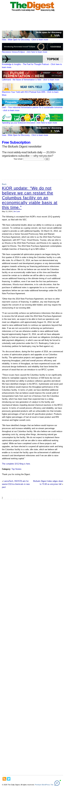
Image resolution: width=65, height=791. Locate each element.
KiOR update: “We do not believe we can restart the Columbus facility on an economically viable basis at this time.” (29, 198)
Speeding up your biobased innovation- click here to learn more (29, 123)
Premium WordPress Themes (46, 785)
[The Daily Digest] (32, 12)
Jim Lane (16, 211)
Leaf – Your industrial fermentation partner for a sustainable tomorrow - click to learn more (32, 109)
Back (4, 184)
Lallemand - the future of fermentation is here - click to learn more (30, 80)
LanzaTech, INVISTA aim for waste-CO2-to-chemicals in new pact (16, 484)
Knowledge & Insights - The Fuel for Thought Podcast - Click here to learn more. (32, 65)
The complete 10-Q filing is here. (16, 464)
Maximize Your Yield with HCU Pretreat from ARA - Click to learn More (30, 93)
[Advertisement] (32, 637)
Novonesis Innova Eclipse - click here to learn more (24, 52)
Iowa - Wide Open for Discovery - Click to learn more (25, 39)
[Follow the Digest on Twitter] (8, 779)
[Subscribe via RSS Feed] (4, 779)
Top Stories (16, 469)
